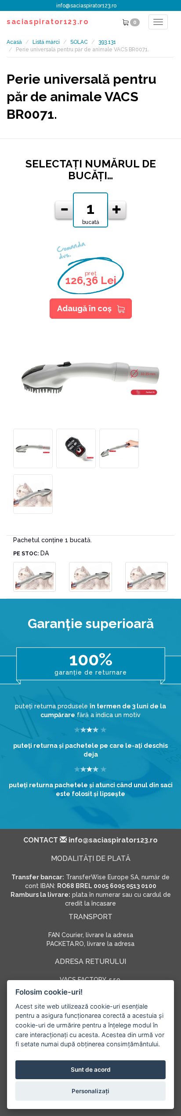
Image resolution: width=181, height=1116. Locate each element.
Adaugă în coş (84, 308)
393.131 (107, 42)
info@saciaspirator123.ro (86, 6)
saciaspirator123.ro (48, 22)
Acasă (14, 42)
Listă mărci (46, 42)
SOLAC (79, 42)
